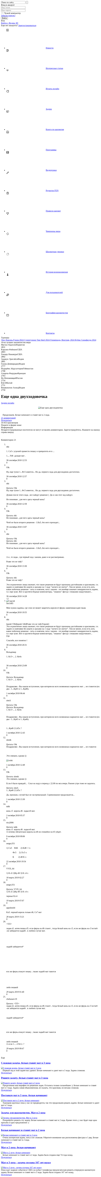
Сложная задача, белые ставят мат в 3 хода (25, 1063)
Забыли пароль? (8, 15)
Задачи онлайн (7, 403)
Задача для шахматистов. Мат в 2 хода (23, 1112)
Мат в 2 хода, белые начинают (18, 1147)
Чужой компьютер (12, 13)
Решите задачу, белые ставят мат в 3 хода (24, 1077)
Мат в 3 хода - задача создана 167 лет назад (26, 1162)
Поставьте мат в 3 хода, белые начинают (24, 1095)
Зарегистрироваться (27, 25)
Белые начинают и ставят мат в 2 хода (23, 1130)
